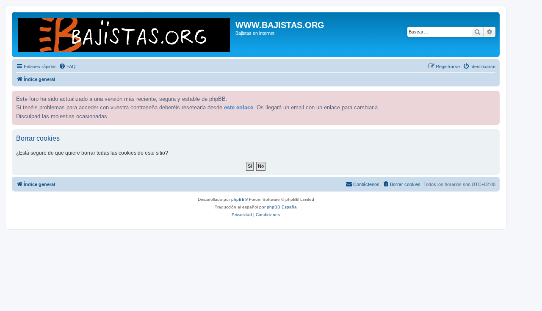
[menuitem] (67, 66)
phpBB (238, 199)
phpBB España (282, 207)
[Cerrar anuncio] (492, 96)
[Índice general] (124, 34)
